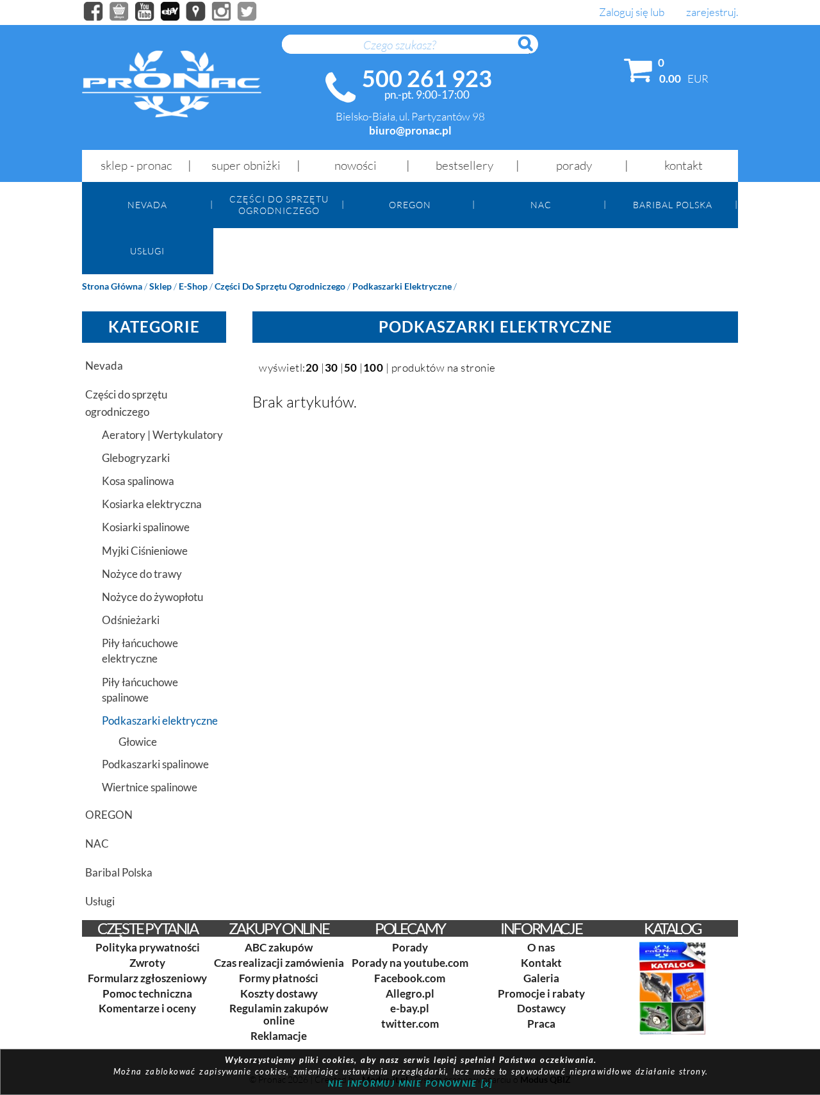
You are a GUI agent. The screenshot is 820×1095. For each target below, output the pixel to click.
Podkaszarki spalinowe (155, 764)
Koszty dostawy (279, 993)
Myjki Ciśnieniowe (145, 550)
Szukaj (532, 50)
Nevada (147, 204)
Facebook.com (409, 978)
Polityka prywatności (147, 947)
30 (331, 367)
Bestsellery (464, 165)
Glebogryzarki (136, 458)
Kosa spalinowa (138, 481)
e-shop (193, 286)
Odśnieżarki (131, 620)
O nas (541, 947)
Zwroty (147, 962)
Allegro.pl (410, 993)
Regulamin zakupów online (278, 1014)
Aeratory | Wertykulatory (162, 434)
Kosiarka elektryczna (152, 504)
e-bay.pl (409, 1008)
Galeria (541, 978)
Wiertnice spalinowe (149, 787)
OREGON (410, 204)
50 (350, 367)
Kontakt (683, 165)
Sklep (160, 286)
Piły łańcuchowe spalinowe (140, 689)
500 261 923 (427, 78)
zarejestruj (711, 12)
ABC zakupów (279, 947)
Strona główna (112, 286)
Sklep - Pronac (136, 165)
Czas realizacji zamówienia (279, 962)
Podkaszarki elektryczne (402, 286)
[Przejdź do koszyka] (639, 73)
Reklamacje (278, 1035)
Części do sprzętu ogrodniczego (279, 204)
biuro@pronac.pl (410, 130)
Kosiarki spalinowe (146, 527)
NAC (541, 204)
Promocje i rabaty (541, 993)
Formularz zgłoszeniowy (147, 978)
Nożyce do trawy (142, 573)
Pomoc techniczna (147, 993)
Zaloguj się (623, 12)
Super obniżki (246, 165)
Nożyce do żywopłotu (152, 597)
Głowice (138, 741)
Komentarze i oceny (147, 1008)
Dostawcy (541, 1008)
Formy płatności (278, 978)
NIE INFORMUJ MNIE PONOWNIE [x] (410, 1083)
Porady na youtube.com (410, 962)
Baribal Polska (672, 204)
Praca (541, 1023)
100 (373, 367)
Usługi (147, 250)
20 (312, 367)
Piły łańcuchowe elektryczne (140, 650)
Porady (574, 165)
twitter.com (410, 1023)
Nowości (355, 165)
